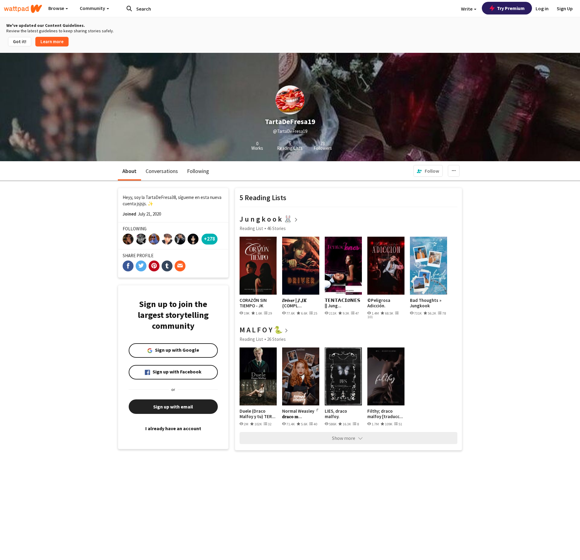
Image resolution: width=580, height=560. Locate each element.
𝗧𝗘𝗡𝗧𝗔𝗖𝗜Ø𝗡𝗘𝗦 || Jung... (342, 303)
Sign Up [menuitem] (565, 8)
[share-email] (180, 266)
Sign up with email (173, 407)
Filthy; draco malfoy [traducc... (385, 413)
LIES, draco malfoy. (336, 413)
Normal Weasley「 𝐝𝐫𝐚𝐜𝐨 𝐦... (300, 413)
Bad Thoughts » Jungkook (425, 303)
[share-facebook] (128, 266)
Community (93, 8)
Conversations (162, 171)
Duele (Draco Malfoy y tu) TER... (258, 413)
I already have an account (173, 428)
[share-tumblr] (167, 266)
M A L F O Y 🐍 (261, 329)
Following (198, 171)
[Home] (23, 9)
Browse (56, 8)
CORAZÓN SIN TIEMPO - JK (253, 303)
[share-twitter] (141, 266)
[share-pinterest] (154, 266)
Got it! (19, 41)
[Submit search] (129, 8)
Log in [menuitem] (542, 8)
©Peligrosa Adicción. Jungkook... (379, 303)
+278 (209, 238)
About (129, 171)
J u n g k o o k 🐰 (266, 219)
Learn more (51, 41)
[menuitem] (428, 171)
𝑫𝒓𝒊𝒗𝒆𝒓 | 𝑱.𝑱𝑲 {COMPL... (294, 303)
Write (467, 9)
